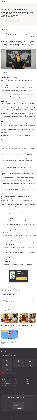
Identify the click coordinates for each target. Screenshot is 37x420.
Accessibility (34, 417)
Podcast (27, 383)
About (15, 379)
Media (15, 387)
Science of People (4, 18)
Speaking (15, 385)
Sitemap (29, 417)
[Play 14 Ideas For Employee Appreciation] (18, 59)
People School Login (5, 385)
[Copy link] (16, 291)
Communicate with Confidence (21, 278)
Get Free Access (18, 408)
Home (2, 7)
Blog (5, 7)
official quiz (8, 72)
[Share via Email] (14, 291)
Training (15, 383)
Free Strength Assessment (6, 383)
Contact (15, 389)
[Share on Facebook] (5, 291)
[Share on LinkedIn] (8, 291)
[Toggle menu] (35, 2)
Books (27, 381)
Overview (3, 379)
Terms (26, 417)
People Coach (4, 381)
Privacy (22, 417)
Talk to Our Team (5, 387)
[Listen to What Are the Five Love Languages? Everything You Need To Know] (2, 20)
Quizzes (27, 379)
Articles (27, 385)
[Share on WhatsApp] (11, 291)
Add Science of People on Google (9, 294)
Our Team (16, 381)
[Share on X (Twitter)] (2, 291)
